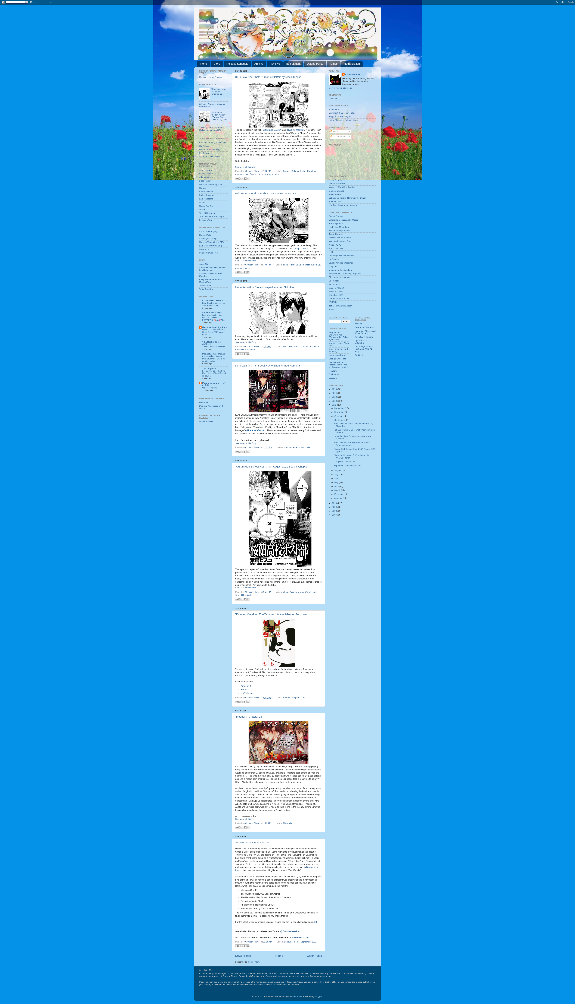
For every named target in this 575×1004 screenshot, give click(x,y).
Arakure (358, 324)
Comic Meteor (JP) (208, 231)
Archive (258, 63)
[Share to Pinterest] (247, 178)
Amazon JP (246, 686)
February (339, 494)
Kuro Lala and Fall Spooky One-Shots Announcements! (268, 365)
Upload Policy (315, 63)
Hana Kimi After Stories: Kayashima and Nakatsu (264, 287)
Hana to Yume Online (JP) (211, 242)
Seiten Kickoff (335, 201)
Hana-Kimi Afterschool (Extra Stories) (365, 332)
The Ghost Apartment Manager (343, 205)
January (338, 498)
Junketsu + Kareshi (364, 337)
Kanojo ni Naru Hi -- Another (342, 187)
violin (247, 268)
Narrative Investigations (214, 327)
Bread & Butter (336, 180)
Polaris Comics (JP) (208, 253)
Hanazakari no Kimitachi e (306, 346)
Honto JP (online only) (209, 149)
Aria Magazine (206, 177)
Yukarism (359, 355)
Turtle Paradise (206, 289)
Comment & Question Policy (342, 113)
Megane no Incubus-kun (340, 270)
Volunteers (334, 109)
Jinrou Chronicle (336, 234)
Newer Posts (243, 955)
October (338, 416)
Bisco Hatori (205, 181)
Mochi (202, 202)
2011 (334, 405)
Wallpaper (204, 402)
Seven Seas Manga (212, 313)
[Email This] (236, 178)
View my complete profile (340, 88)
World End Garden (272, 130)
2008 (334, 511)
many (331, 309)
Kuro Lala (311, 171)
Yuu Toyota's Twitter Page (211, 216)
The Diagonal (209, 368)
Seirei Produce (336, 291)
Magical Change (336, 191)
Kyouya (293, 592)
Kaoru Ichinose (206, 192)
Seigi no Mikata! (336, 288)
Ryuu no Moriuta (295, 130)
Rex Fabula (334, 284)
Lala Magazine (206, 199)
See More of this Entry (245, 167)
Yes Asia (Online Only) (209, 157)
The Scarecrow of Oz (339, 299)
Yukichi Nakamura (207, 213)
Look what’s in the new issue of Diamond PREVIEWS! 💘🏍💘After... (214, 317)
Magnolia (287, 823)
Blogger (318, 996)
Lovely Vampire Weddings (341, 263)
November (339, 412)
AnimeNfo (203, 264)
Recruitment (293, 63)
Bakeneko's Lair (300, 937)
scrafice (275, 174)
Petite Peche (335, 194)
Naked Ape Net (206, 206)
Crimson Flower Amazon (210, 77)
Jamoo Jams (205, 285)
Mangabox (204, 249)
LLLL (331, 252)
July (336, 474)
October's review (209, 388)
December (339, 408)
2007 (334, 515)
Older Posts (314, 955)
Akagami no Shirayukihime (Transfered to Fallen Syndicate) (339, 336)
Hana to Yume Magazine (211, 184)
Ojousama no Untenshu (340, 277)
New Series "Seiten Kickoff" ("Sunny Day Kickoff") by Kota (219, 116)
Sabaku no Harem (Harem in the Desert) (348, 198)
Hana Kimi (288, 346)
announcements (292, 447)
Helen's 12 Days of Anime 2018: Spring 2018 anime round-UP (213, 332)
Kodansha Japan (207, 195)
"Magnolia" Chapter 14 (248, 716)
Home (204, 63)
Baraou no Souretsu (364, 327)
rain (246, 174)
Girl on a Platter (298, 171)
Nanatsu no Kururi (337, 355)
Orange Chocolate (337, 359)
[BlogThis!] (239, 178)
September (339, 420)
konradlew (297, 996)
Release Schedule (237, 63)
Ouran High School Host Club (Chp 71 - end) (364, 348)
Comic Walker (205, 235)
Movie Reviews (206, 422)
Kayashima (240, 350)
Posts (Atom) (254, 962)
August (338, 470)
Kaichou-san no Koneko (340, 238)
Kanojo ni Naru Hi (337, 184)
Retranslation (352, 63)
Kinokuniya (204, 153)
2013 (334, 397)
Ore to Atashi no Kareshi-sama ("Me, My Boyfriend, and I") (339, 364)
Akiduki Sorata (206, 174)
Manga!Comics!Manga (213, 354)
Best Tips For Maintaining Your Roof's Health (213, 304)
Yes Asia (245, 689)
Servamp (333, 378)
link (315, 922)
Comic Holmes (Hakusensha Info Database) (212, 269)
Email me (333, 98)
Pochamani (334, 374)
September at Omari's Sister (252, 842)
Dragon (286, 171)
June (337, 478)
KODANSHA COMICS (212, 301)
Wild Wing (333, 302)
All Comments (339, 136)
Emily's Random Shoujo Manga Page (210, 280)
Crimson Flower (253, 171)
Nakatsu (251, 350)
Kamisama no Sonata (300, 265)
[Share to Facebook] (245, 178)
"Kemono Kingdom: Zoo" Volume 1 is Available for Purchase (271, 614)
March (337, 490)
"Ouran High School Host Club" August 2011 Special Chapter (271, 466)
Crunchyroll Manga (208, 238)
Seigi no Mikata (301, 248)
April (336, 486)
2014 (334, 393)
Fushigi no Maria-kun (339, 227)
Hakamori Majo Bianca (339, 231)
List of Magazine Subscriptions (343, 120)
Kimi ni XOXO (335, 245)
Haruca (202, 188)
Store (217, 63)
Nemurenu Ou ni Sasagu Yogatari (345, 274)
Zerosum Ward (206, 220)
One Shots (334, 281)
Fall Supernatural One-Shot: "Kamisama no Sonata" (266, 193)
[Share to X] (242, 178)
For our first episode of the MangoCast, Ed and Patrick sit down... (214, 373)
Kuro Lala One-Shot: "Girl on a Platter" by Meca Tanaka (268, 77)
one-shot (239, 174)
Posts (335, 131)
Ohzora (202, 209)
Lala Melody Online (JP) (210, 246)
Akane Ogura (205, 170)
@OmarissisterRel (289, 931)
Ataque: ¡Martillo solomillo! (213, 347)
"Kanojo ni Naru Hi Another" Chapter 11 (218, 91)
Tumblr (333, 63)
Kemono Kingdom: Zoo (294, 697)
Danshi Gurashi (336, 216)
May (336, 482)
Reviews (275, 63)
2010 (334, 503)
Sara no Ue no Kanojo (260, 174)
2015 (334, 389)
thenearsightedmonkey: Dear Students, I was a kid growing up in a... (213, 358)
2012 (334, 401)
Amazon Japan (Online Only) (213, 142)
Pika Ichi (333, 371)
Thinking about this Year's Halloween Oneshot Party (211, 128)
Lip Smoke (334, 259)
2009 (334, 507)
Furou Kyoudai (336, 223)
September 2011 (308, 942)
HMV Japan (246, 693)
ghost (285, 265)
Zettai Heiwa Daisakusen (340, 306)
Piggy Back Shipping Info (340, 116)
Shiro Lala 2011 (336, 295)
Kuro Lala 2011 (336, 248)
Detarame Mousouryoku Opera (343, 220)
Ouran (301, 592)
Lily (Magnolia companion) (341, 256)
